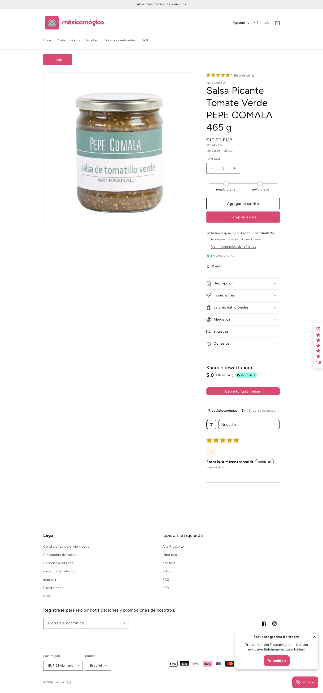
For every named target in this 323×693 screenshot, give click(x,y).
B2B (165, 588)
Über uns (169, 555)
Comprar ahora (243, 217)
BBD (46, 596)
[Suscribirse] (123, 623)
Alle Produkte (173, 547)
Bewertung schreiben (243, 391)
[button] (68, 40)
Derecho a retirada (58, 563)
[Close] (314, 637)
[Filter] (211, 424)
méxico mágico (64, 682)
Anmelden (276, 661)
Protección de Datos (59, 555)
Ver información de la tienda (233, 247)
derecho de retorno (59, 571)
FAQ (166, 580)
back (57, 60)
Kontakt (168, 563)
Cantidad (213, 159)
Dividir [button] (217, 266)
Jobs (166, 571)
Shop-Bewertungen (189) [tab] (267, 410)
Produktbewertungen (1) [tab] (226, 410)
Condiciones (53, 588)
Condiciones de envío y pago (66, 547)
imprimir (50, 580)
